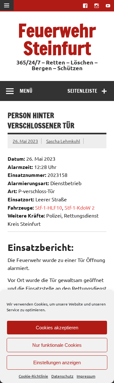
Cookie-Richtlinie (33, 376)
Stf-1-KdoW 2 (80, 207)
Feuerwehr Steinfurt (57, 39)
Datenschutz (62, 376)
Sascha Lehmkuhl (63, 141)
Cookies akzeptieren (57, 327)
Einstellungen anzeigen (57, 362)
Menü (26, 90)
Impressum (86, 376)
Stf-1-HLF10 (48, 207)
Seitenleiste (82, 90)
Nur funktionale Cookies (57, 345)
